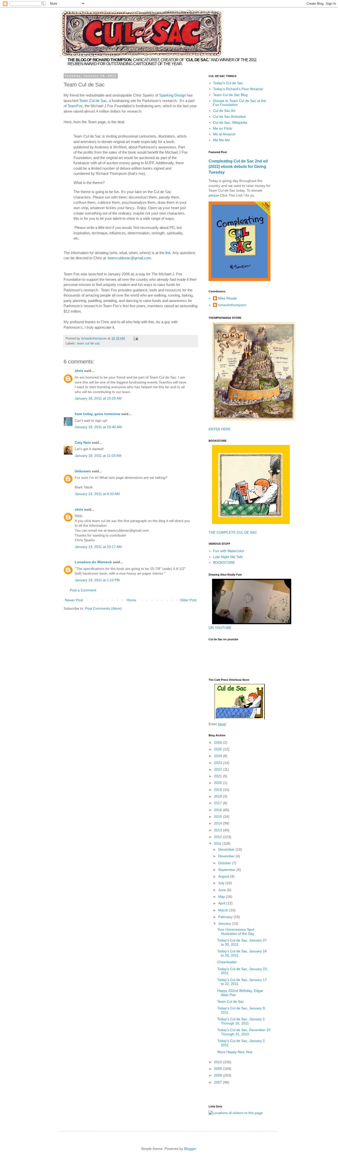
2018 (218, 796)
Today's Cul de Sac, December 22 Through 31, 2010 (243, 1032)
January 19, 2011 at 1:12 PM (97, 580)
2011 (218, 843)
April (222, 903)
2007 (218, 1082)
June (222, 890)
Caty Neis (83, 442)
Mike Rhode (227, 298)
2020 (218, 783)
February (226, 917)
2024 (218, 756)
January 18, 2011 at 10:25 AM (98, 398)
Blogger (190, 1149)
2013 (218, 830)
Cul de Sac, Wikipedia (230, 122)
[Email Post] (135, 338)
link (168, 253)
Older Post (188, 600)
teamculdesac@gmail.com (129, 258)
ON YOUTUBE (220, 628)
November (227, 856)
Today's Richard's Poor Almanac (238, 89)
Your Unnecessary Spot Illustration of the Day (235, 931)
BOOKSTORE (224, 562)
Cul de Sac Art (224, 111)
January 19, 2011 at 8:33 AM (97, 494)
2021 (218, 776)
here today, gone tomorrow (97, 414)
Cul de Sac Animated (229, 117)
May (222, 897)
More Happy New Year (235, 1052)
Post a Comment (83, 590)
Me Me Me (221, 140)
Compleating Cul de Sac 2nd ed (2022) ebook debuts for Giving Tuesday (238, 167)
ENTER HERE (220, 429)
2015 (218, 817)
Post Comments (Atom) (103, 608)
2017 (218, 803)
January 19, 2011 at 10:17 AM (98, 547)
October (225, 863)
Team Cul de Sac (93, 101)
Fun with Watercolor (228, 551)
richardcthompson (232, 305)
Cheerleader (227, 962)
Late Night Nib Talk (227, 557)
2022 (218, 769)
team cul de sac (88, 343)
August (224, 876)
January (225, 923)
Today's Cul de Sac (228, 83)
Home (131, 600)
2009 (218, 1069)
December (227, 849)
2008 (218, 1075)
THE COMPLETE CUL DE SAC (233, 532)
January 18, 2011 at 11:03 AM (98, 456)
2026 (218, 742)
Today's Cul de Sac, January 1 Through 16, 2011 (241, 1021)
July (221, 883)
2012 (218, 837)
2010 (218, 1062)
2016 (218, 810)
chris (79, 371)
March (223, 910)
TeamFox (75, 106)
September (227, 870)
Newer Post (74, 600)
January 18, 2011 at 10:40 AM (98, 427)
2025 (218, 749)
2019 (218, 790)
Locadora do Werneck (93, 562)
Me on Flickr (222, 128)
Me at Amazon (224, 134)
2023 (218, 763)
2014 (218, 823)
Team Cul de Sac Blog (230, 95)
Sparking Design (172, 95)
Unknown (83, 471)
